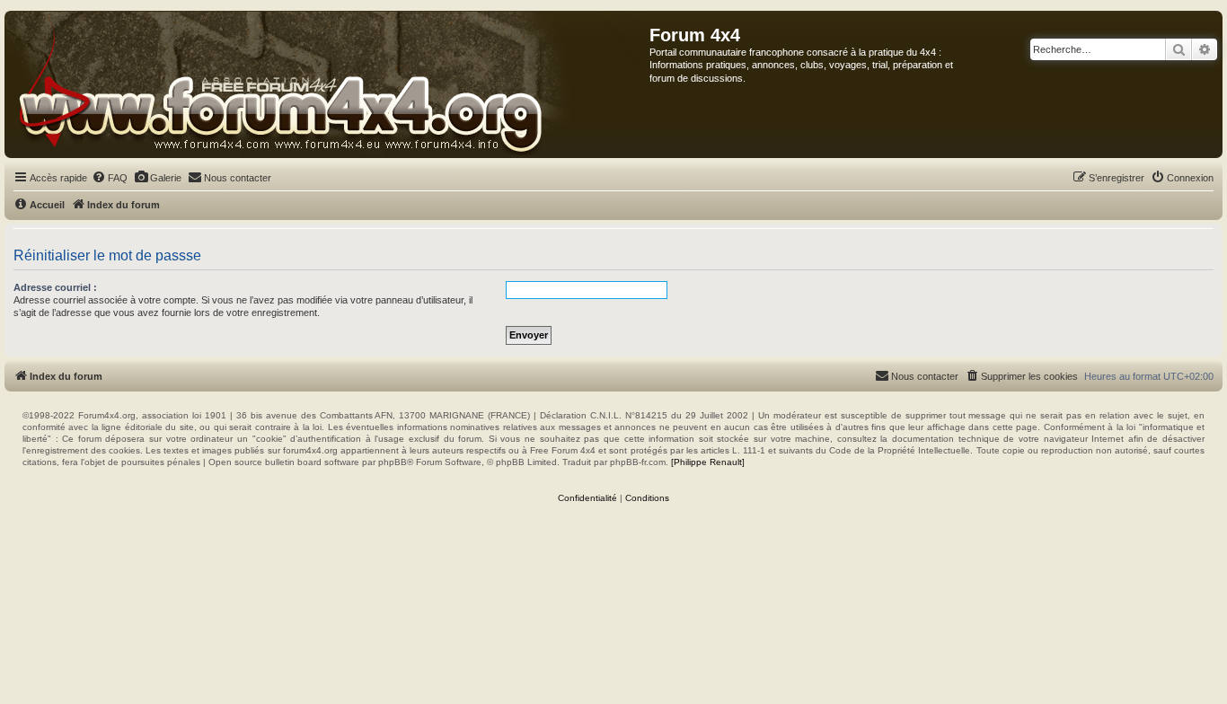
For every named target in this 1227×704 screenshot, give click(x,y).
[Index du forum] (327, 84)
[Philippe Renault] (708, 462)
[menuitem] (110, 178)
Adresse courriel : (55, 287)
